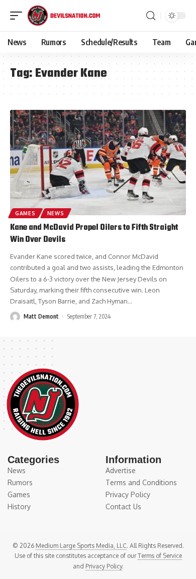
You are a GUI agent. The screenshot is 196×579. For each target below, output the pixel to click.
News (55, 213)
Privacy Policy (103, 566)
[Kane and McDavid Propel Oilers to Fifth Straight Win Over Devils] (98, 162)
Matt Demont (41, 316)
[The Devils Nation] (63, 15)
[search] (151, 16)
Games (25, 213)
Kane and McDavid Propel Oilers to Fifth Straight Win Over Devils (94, 234)
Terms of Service (160, 555)
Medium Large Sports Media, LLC (81, 545)
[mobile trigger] (18, 15)
